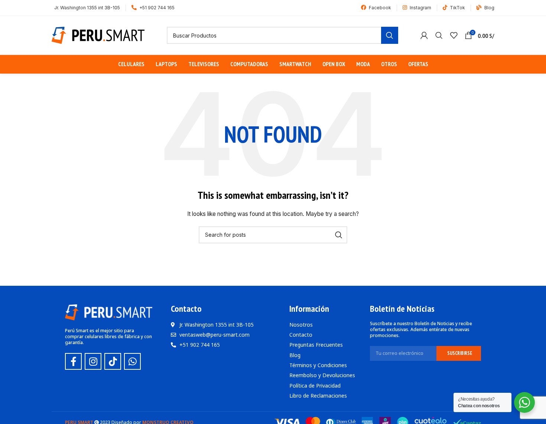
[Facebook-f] (73, 361)
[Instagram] (93, 361)
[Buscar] (439, 35)
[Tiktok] (112, 361)
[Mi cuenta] (424, 35)
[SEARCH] (389, 35)
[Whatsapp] (132, 361)
